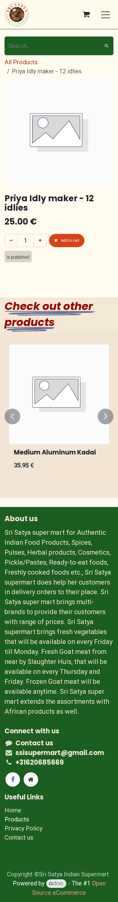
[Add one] (40, 240)
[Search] (106, 46)
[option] (59, 417)
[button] (12, 417)
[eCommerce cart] (86, 14)
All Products (21, 62)
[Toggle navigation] (105, 14)
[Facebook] (12, 779)
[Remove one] (11, 240)
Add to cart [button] (69, 240)
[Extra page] (31, 779)
